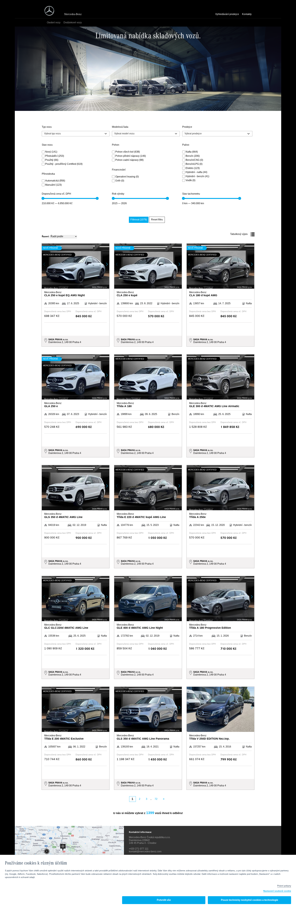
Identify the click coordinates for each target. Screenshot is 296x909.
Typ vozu (47, 127)
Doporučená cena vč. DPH (56, 194)
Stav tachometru (191, 194)
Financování (118, 169)
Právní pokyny (284, 885)
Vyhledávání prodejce (227, 14)
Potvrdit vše (164, 900)
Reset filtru (157, 219)
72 (156, 799)
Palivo (185, 145)
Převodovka (48, 174)
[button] (107, 264)
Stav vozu (47, 145)
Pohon (115, 145)
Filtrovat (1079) (138, 219)
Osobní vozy (53, 22)
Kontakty (247, 14)
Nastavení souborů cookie (277, 891)
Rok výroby (118, 194)
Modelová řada (120, 127)
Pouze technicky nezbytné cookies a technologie (249, 900)
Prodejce (187, 127)
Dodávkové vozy (73, 22)
